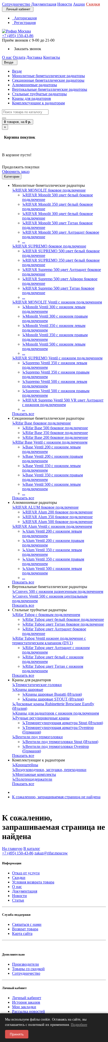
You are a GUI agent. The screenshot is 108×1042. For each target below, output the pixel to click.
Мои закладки (24, 1007)
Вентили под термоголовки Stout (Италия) (60, 742)
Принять (17, 1034)
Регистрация (24, 22)
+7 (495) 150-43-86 (17, 36)
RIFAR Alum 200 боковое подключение (57, 512)
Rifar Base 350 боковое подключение (55, 433)
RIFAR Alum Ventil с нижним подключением (52, 526)
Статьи (18, 900)
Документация (24, 891)
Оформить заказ (15, 171)
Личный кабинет (26, 998)
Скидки (18, 877)
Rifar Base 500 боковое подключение (55, 428)
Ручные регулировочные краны (41, 718)
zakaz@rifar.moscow (51, 853)
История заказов (26, 1002)
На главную (12, 848)
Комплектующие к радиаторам (38, 103)
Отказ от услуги (26, 873)
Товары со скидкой (28, 969)
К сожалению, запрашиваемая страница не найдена (56, 797)
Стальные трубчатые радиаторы (39, 94)
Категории (11, 176)
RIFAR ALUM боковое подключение (45, 507)
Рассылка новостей (28, 1011)
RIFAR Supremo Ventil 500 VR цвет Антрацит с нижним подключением (62, 402)
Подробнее (79, 1025)
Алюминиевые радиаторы (34, 85)
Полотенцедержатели (32, 779)
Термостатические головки (37, 685)
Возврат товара (25, 929)
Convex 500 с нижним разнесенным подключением (57, 591)
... (23, 241)
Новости (19, 896)
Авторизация (24, 18)
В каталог (31, 848)
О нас (17, 886)
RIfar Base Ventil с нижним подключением (49, 442)
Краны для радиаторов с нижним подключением (55, 713)
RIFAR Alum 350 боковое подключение (57, 517)
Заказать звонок (26, 49)
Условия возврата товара (33, 882)
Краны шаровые (27, 689)
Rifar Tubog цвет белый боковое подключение (63, 619)
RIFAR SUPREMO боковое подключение (49, 246)
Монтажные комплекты (34, 774)
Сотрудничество (26, 973)
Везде (17, 71)
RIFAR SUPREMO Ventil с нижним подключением (57, 358)
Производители (25, 964)
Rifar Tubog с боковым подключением (46, 614)
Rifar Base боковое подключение (41, 423)
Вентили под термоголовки (37, 737)
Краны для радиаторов (31, 98)
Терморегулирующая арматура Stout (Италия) (62, 723)
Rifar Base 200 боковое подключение (55, 437)
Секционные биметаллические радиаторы (48, 80)
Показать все (23, 414)
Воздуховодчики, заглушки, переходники (49, 770)
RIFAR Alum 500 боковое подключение (57, 521)
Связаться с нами (26, 924)
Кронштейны (25, 765)
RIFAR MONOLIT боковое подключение (49, 190)
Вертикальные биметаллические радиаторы (49, 89)
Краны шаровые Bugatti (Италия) (52, 694)
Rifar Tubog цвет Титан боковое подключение (63, 624)
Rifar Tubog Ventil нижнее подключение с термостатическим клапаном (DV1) (49, 640)
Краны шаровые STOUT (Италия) (53, 699)
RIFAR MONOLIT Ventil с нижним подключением (57, 302)
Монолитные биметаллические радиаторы (48, 76)
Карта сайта (22, 933)
